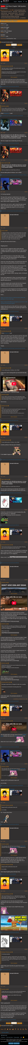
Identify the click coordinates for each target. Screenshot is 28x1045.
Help (21, 1037)
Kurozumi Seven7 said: (6, 682)
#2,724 (26, 160)
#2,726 (26, 227)
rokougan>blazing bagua (19, 14)
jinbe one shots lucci (22, 11)
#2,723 (26, 132)
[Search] (26, 1)
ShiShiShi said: (4, 106)
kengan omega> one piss (13, 13)
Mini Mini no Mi (19, 736)
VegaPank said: (5, 405)
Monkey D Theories (15, 178)
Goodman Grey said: (6, 331)
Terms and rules (9, 1037)
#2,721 (26, 63)
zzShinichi (12, 496)
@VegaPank (6, 113)
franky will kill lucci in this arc (6, 11)
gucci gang (15, 11)
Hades (11, 936)
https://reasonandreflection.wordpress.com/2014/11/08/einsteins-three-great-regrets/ (14, 302)
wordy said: (4, 230)
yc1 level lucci (23, 17)
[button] (1, 1)
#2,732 (26, 542)
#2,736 (26, 802)
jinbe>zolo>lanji (4, 13)
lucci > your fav (21, 13)
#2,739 (26, 949)
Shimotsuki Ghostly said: (6, 66)
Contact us (3, 1037)
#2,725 (26, 191)
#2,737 (26, 841)
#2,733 (26, 579)
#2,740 (26, 986)
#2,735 (26, 763)
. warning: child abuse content (19, 10)
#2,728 (26, 365)
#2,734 (26, 718)
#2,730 (26, 476)
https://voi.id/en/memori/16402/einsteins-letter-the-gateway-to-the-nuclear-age (13, 298)
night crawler (13, 119)
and (10, 86)
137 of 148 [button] (14, 44)
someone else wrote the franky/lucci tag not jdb (10, 16)
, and (12, 115)
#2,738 (26, 891)
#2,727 (26, 328)
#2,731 (26, 509)
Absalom (3, 10)
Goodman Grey (14, 90)
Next (19, 44)
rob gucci (11, 14)
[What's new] (24, 1)
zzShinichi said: (5, 663)
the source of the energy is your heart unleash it (10, 17)
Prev (9, 44)
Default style (4, 1035)
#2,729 (26, 437)
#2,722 (26, 103)
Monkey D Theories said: (6, 805)
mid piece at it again (5, 14)
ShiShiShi (12, 50)
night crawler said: (5, 162)
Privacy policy (16, 1037)
